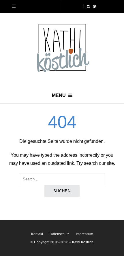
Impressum (84, 234)
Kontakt (37, 234)
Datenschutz (59, 234)
